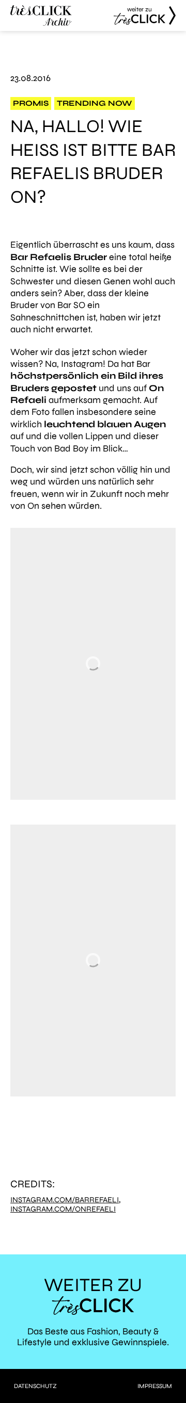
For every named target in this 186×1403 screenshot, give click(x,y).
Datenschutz (35, 1386)
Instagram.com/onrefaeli (63, 1209)
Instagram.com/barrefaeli (64, 1200)
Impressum (154, 1386)
